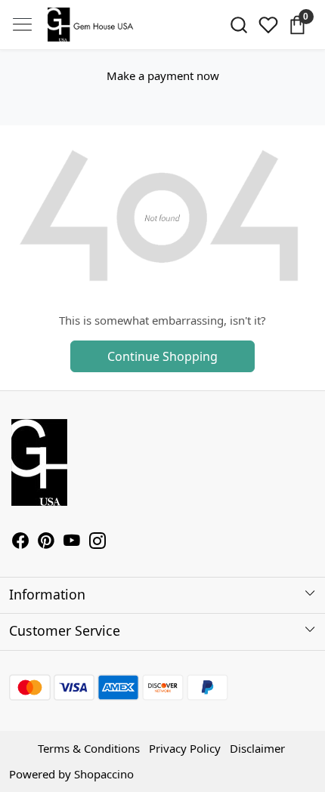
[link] (239, 25)
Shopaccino (104, 773)
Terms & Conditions (89, 748)
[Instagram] (97, 542)
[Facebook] (20, 542)
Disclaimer (257, 748)
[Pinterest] (46, 542)
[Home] (93, 25)
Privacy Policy (185, 748)
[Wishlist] (268, 25)
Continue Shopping (162, 356)
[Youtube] (71, 542)
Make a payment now (163, 75)
